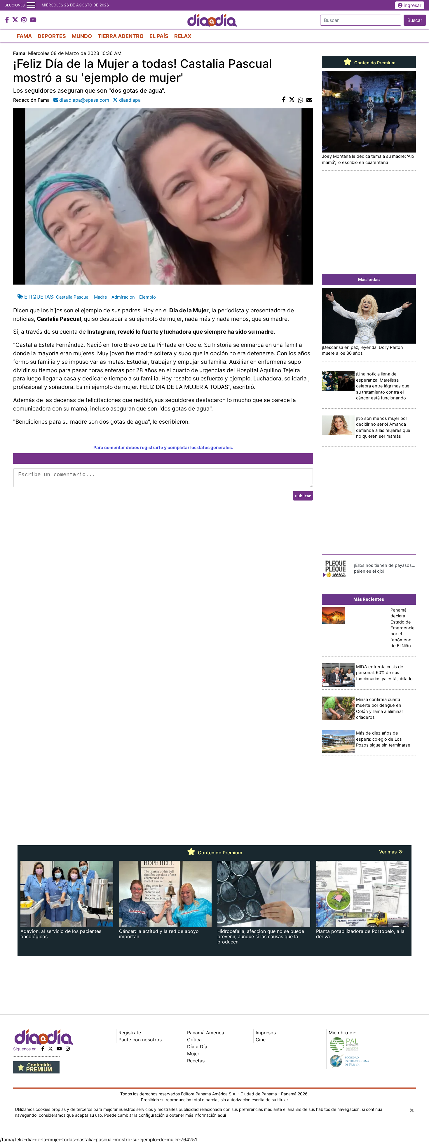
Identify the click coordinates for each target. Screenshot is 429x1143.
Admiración (123, 297)
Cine (261, 1039)
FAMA (24, 36)
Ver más (388, 852)
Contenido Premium (374, 62)
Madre (100, 297)
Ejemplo (147, 297)
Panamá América (205, 1032)
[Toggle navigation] (31, 5)
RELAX (182, 36)
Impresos (266, 1032)
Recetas (196, 1061)
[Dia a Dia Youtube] (33, 20)
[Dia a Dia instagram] (24, 20)
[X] (50, 1049)
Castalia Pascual (73, 297)
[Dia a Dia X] (16, 20)
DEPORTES (52, 36)
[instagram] (68, 1049)
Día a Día (197, 1047)
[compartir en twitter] (291, 100)
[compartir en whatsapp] (301, 100)
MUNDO (82, 36)
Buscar (414, 20)
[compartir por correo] (309, 100)
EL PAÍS (158, 36)
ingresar (412, 5)
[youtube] (59, 1049)
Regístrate (129, 1032)
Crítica (194, 1039)
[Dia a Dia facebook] (8, 20)
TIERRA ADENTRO (121, 36)
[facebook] (42, 1049)
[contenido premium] (36, 1067)
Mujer (193, 1054)
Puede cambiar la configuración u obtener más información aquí (165, 1115)
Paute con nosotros (140, 1039)
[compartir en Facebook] (283, 100)
